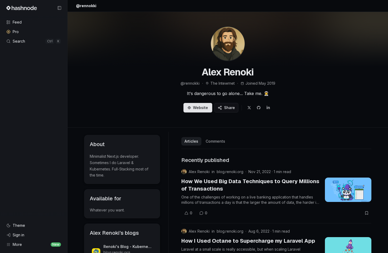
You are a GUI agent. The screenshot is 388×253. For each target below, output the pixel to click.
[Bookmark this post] (366, 213)
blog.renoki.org (230, 171)
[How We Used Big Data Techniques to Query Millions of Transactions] (348, 190)
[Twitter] (249, 107)
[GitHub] (258, 107)
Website (200, 107)
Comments (215, 141)
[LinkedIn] (268, 107)
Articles (191, 141)
